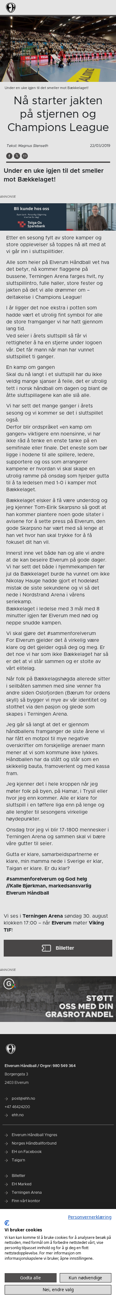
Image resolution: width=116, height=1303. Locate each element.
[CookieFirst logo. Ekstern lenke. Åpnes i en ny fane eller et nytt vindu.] (7, 1223)
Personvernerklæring (89, 1217)
